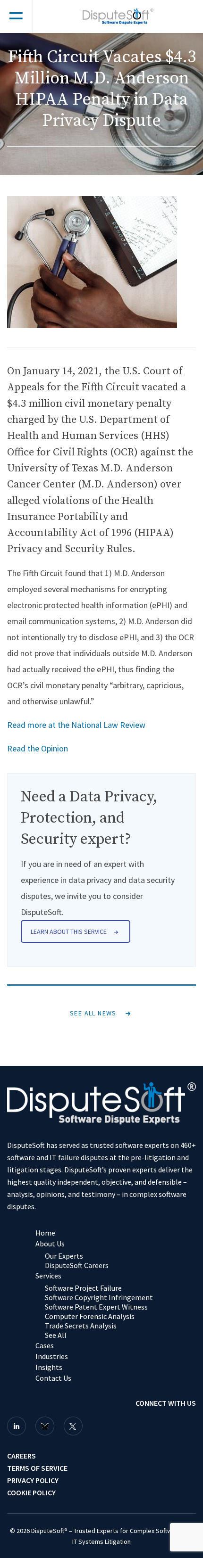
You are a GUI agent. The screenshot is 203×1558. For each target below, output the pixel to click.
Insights (48, 1367)
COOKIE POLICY (31, 1492)
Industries (51, 1356)
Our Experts (64, 1256)
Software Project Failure (83, 1288)
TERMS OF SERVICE (37, 1468)
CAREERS (21, 1455)
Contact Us (53, 1378)
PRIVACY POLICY (33, 1480)
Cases (44, 1345)
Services (48, 1275)
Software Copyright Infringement (99, 1297)
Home (45, 1232)
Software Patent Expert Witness (96, 1306)
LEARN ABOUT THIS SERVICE (69, 931)
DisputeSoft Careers (77, 1265)
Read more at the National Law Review (76, 724)
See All (56, 1335)
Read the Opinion (37, 748)
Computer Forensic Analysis (90, 1316)
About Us (50, 1243)
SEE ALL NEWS (93, 1013)
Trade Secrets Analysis (81, 1325)
